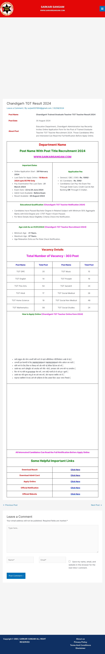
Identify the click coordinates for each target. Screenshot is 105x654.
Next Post (96, 505)
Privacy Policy (80, 642)
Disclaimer (80, 648)
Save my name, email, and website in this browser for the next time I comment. (82, 565)
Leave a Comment (15, 108)
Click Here (75, 470)
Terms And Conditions (80, 645)
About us (80, 639)
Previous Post (10, 505)
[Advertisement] (52, 39)
